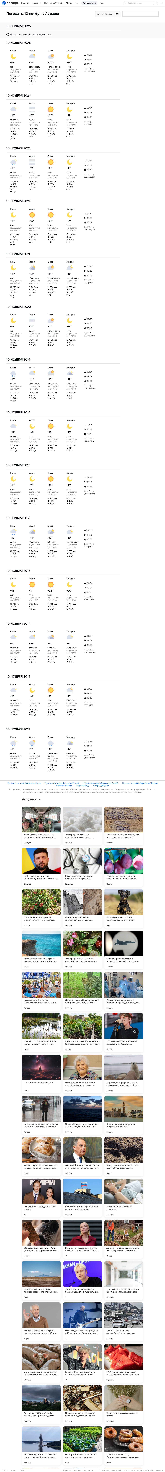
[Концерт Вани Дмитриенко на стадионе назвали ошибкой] (82, 1363)
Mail (4, 1470)
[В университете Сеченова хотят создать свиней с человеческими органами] (41, 1363)
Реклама (22, 1470)
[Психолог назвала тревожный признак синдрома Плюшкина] (82, 1404)
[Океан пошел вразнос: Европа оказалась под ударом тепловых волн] (41, 950)
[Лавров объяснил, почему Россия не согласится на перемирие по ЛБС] (82, 1156)
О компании (12, 1470)
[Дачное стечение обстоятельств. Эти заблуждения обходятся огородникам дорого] (123, 1239)
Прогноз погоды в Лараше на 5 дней (62, 783)
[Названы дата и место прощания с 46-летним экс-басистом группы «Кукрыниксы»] (82, 1321)
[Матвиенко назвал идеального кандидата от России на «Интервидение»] (123, 1032)
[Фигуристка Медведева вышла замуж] (41, 1198)
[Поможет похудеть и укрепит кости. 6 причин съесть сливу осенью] (123, 867)
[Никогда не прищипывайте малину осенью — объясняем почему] (41, 908)
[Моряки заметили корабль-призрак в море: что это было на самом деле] (41, 1280)
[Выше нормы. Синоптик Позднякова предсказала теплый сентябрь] (41, 991)
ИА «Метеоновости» (155, 1470)
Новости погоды (64, 785)
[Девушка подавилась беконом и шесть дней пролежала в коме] (123, 1280)
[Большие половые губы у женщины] (123, 1198)
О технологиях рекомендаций (110, 1470)
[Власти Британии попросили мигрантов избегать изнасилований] (123, 1115)
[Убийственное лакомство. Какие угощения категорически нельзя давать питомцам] (41, 1239)
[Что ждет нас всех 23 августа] (41, 1074)
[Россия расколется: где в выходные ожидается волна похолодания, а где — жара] (123, 908)
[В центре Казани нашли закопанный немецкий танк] (82, 908)
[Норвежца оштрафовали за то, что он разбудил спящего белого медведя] (123, 1074)
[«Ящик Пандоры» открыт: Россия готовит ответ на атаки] (82, 1198)
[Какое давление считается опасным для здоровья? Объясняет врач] (82, 867)
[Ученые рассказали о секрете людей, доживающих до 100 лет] (41, 1321)
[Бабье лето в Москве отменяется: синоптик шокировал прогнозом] (41, 1115)
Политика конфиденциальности (85, 1470)
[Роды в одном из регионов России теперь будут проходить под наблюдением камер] (123, 991)
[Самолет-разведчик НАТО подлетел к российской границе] (123, 950)
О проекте (67, 1470)
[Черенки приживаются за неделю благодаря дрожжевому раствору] (82, 1032)
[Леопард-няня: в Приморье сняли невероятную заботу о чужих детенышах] (82, 991)
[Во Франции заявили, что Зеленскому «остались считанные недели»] (41, 867)
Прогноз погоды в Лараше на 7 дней (101, 783)
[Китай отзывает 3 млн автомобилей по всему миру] (123, 1321)
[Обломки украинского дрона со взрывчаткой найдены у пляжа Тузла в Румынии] (41, 1445)
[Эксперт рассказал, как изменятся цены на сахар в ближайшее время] (82, 826)
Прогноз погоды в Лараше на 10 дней (140, 783)
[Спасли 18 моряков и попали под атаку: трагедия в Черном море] (82, 1115)
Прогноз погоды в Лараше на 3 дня (24, 783)
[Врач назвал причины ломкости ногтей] (123, 1404)
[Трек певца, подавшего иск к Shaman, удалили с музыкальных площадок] (82, 1280)
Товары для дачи (101, 785)
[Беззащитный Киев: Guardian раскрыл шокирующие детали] (41, 1404)
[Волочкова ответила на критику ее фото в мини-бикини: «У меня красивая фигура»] (82, 1239)
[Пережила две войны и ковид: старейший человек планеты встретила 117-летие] (82, 1074)
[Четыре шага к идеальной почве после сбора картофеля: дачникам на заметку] (123, 1156)
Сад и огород (82, 785)
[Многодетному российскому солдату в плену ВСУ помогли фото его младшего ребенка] (41, 826)
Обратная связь (129, 1470)
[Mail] (4, 3)
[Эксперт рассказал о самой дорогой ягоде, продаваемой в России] (82, 950)
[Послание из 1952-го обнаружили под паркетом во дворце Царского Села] (123, 826)
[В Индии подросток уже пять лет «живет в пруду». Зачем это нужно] (41, 1032)
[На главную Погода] (12, 3)
